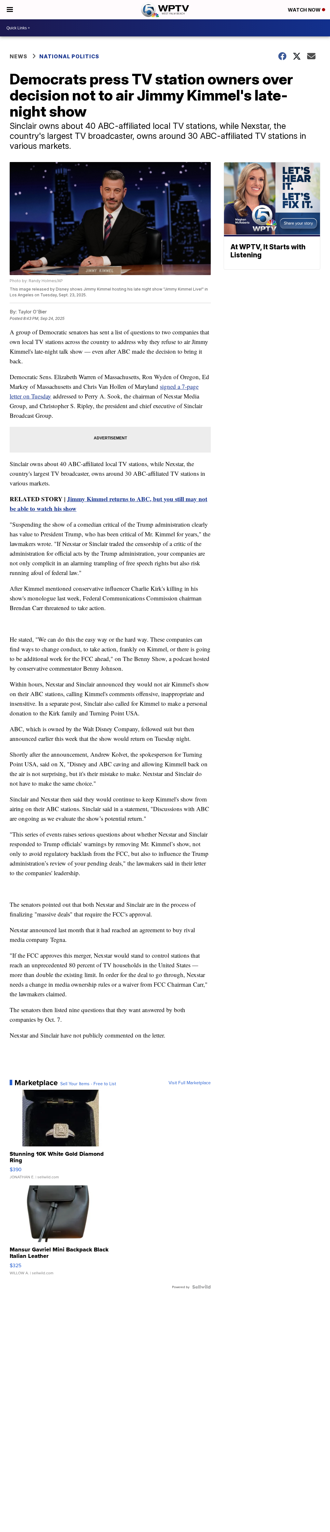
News (18, 56)
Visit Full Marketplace (190, 1082)
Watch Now (305, 10)
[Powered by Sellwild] (201, 1287)
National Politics (69, 56)
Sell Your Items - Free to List (88, 1083)
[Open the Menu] (10, 9)
